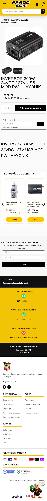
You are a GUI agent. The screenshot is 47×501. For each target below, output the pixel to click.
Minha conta (7, 434)
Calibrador (6, 438)
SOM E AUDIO (22, 20)
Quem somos (8, 400)
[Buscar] (43, 11)
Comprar (14, 220)
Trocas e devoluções (33, 404)
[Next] (44, 204)
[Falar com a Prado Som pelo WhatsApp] (37, 489)
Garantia (28, 409)
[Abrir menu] (4, 4)
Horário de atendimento (11, 417)
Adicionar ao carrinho (31, 108)
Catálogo (6, 443)
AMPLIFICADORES (9, 22)
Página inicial (7, 20)
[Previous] (2, 204)
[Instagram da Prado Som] (9, 387)
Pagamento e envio (32, 413)
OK (40, 124)
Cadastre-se (7, 430)
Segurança (7, 409)
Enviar (23, 264)
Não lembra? (10, 127)
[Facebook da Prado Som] (4, 387)
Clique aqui (14, 127)
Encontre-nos (8, 404)
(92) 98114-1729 (9, 382)
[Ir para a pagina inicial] (21, 4)
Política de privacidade (11, 413)
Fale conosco (30, 400)
